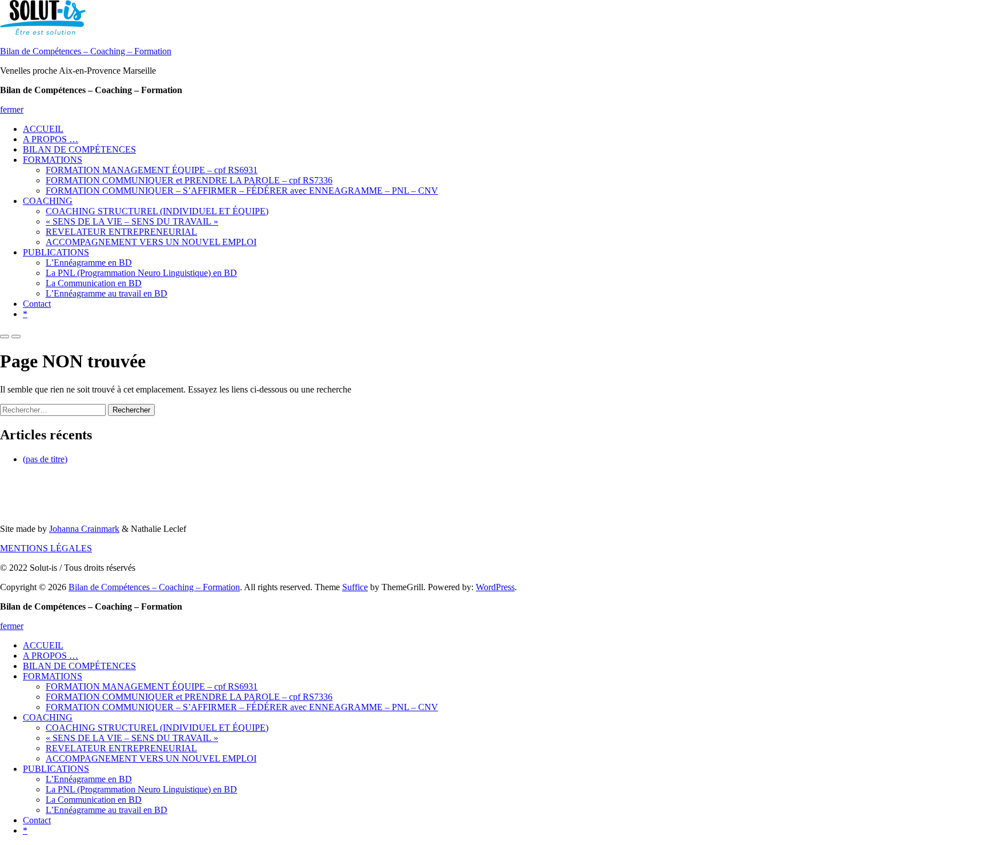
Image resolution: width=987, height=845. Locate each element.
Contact (37, 304)
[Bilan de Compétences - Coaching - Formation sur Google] (19, 494)
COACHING (48, 201)
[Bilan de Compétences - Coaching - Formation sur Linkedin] (60, 494)
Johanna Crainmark (84, 529)
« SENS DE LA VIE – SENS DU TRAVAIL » (132, 221)
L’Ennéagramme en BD (89, 262)
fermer (11, 109)
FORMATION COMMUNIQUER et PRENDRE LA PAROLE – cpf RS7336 (189, 180)
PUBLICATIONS (56, 252)
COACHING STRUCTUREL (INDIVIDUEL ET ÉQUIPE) (157, 211)
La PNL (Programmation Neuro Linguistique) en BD (141, 273)
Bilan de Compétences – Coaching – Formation (85, 51)
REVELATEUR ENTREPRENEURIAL (121, 232)
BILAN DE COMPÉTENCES (79, 149)
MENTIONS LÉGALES (46, 548)
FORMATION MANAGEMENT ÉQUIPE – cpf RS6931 (152, 170)
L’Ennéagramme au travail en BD (106, 293)
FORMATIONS (52, 160)
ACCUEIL (43, 129)
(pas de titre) (45, 459)
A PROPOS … (50, 139)
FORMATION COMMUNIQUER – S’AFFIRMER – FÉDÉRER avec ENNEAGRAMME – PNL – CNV (242, 190)
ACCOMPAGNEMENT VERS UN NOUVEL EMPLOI (151, 242)
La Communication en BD (94, 283)
